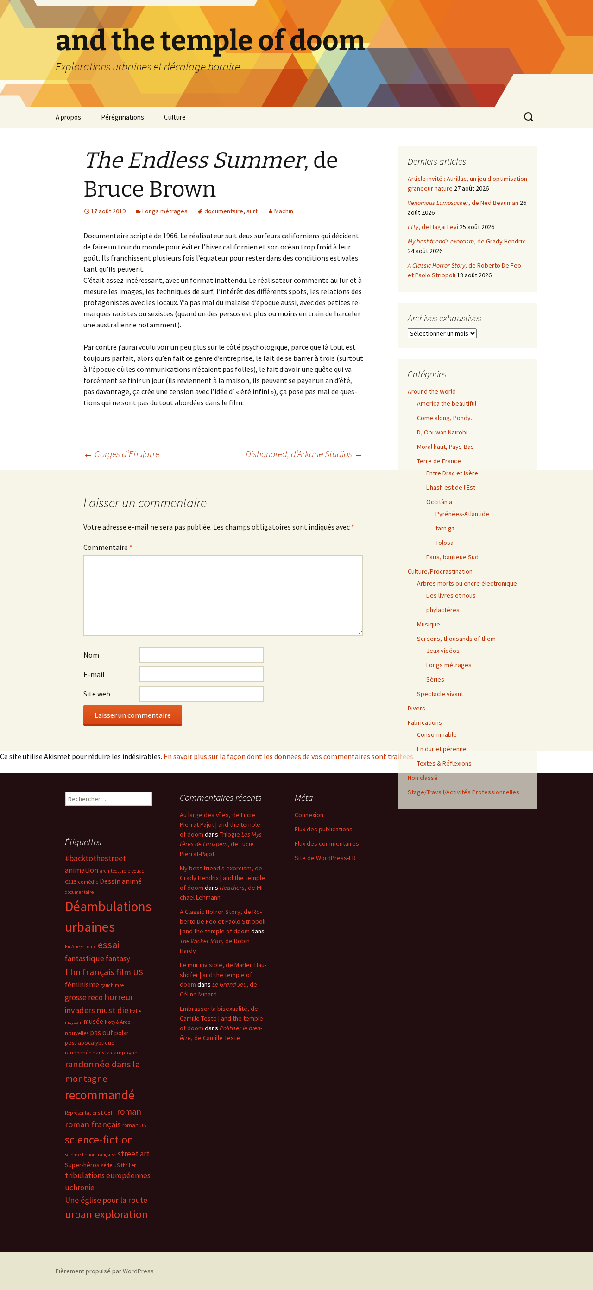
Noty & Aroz (118, 1022)
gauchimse (112, 985)
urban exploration (106, 1214)
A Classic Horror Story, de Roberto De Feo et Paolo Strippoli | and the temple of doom (222, 921)
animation (81, 870)
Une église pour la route (106, 1200)
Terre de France (439, 461)
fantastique (84, 958)
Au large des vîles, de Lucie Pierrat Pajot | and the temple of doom (220, 824)
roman (129, 1111)
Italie (135, 1011)
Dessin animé (121, 881)
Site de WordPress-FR (325, 858)
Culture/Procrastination (440, 571)
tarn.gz (445, 528)
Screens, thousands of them (456, 638)
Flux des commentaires (327, 843)
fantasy (118, 958)
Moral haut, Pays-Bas (445, 446)
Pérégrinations (122, 117)
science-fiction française (90, 1154)
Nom (91, 654)
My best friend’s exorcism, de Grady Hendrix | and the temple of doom (222, 878)
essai (109, 944)
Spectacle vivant (440, 694)
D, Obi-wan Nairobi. (443, 432)
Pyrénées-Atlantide (462, 514)
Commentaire (107, 547)
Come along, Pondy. (444, 418)
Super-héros (82, 1165)
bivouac (135, 871)
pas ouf (101, 1032)
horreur (118, 997)
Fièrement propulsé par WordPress (105, 1271)
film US (129, 972)
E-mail (94, 674)
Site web (96, 693)
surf (252, 211)
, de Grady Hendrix (466, 241)
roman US (134, 1125)
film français (89, 972)
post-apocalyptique (89, 1042)
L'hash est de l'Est (450, 487)
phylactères (443, 610)
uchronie (80, 1187)
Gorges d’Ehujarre (121, 454)
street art (134, 1154)
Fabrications (425, 722)
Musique (428, 624)
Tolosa (444, 542)
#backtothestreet (95, 858)
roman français (93, 1124)
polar (121, 1032)
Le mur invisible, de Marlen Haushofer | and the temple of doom (223, 975)
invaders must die (96, 1010)
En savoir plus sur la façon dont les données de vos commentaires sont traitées (288, 756)
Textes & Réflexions (444, 763)
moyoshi (73, 1022)
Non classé (423, 777)
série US (110, 1165)
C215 (70, 881)
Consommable (437, 734)
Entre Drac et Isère (452, 473)
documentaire (223, 211)
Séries (435, 679)
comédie (88, 882)
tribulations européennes (108, 1175)
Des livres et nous (451, 595)
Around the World (432, 391)
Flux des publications (324, 829)
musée (93, 1021)
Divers (416, 708)
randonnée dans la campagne (101, 1052)
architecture (113, 871)
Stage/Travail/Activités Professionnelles (463, 792)
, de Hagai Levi (433, 227)
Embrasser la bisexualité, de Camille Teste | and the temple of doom (221, 1018)
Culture (175, 117)
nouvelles (76, 1032)
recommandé (99, 1095)
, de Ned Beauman (463, 202)
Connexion (309, 815)
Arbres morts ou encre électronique (467, 583)
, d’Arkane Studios (304, 454)
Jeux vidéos (443, 650)
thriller (128, 1165)
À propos (68, 117)
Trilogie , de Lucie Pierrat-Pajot (222, 844)
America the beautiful (446, 403)
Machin (283, 211)
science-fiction (99, 1139)
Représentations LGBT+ (90, 1113)
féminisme (82, 984)
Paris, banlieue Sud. (453, 557)
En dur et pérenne (442, 749)
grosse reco (84, 997)
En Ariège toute (80, 947)
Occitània (439, 502)
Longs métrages (165, 211)
